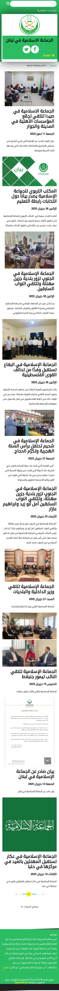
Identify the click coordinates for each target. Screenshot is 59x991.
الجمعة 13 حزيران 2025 (41, 784)
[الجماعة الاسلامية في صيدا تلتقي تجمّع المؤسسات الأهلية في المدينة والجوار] (29, 88)
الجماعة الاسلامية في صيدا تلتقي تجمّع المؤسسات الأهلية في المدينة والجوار (32, 118)
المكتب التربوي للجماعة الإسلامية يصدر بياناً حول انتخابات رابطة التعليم (34, 196)
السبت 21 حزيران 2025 (41, 599)
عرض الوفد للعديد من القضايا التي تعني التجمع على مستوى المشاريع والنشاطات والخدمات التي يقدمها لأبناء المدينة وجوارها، (30, 146)
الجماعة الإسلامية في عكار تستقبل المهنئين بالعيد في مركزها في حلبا (30, 861)
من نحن (53, 934)
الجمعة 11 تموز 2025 (42, 133)
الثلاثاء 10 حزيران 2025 (44, 874)
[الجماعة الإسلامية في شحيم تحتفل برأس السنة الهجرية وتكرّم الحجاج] (29, 423)
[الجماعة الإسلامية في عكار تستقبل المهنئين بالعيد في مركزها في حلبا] (29, 824)
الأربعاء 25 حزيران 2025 (44, 516)
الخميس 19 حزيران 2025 (43, 684)
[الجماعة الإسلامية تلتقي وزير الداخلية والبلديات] (29, 565)
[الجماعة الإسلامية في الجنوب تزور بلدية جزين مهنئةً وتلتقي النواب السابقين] (29, 250)
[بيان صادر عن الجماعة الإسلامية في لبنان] (29, 732)
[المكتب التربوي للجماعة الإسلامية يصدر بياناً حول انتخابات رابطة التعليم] (29, 171)
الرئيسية (53, 65)
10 (26, 894)
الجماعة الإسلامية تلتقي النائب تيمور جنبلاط (34, 674)
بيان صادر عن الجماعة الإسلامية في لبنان (35, 774)
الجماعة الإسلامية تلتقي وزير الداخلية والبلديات (31, 589)
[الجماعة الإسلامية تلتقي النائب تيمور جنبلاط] (29, 639)
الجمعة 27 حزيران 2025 (41, 458)
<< (43, 894)
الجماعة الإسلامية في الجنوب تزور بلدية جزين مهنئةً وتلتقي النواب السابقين (33, 281)
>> (16, 894)
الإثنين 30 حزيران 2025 (44, 208)
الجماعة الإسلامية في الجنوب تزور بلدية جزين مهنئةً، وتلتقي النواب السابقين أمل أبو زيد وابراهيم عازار (30, 498)
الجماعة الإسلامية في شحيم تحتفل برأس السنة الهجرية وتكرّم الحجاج (31, 445)
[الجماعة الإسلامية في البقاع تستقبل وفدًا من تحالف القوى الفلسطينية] (29, 339)
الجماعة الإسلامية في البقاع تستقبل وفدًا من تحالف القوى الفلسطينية (30, 369)
